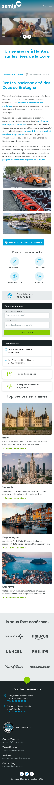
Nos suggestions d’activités (39, 74)
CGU (41, 779)
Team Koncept (13, 749)
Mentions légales (28, 779)
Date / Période (11, 321)
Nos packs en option (26, 374)
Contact (15, 779)
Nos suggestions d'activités (25, 242)
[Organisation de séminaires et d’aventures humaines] (11, 6)
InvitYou (16, 757)
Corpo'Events (13, 741)
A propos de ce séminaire (13, 74)
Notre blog (13, 765)
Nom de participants (14, 311)
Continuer (27, 332)
